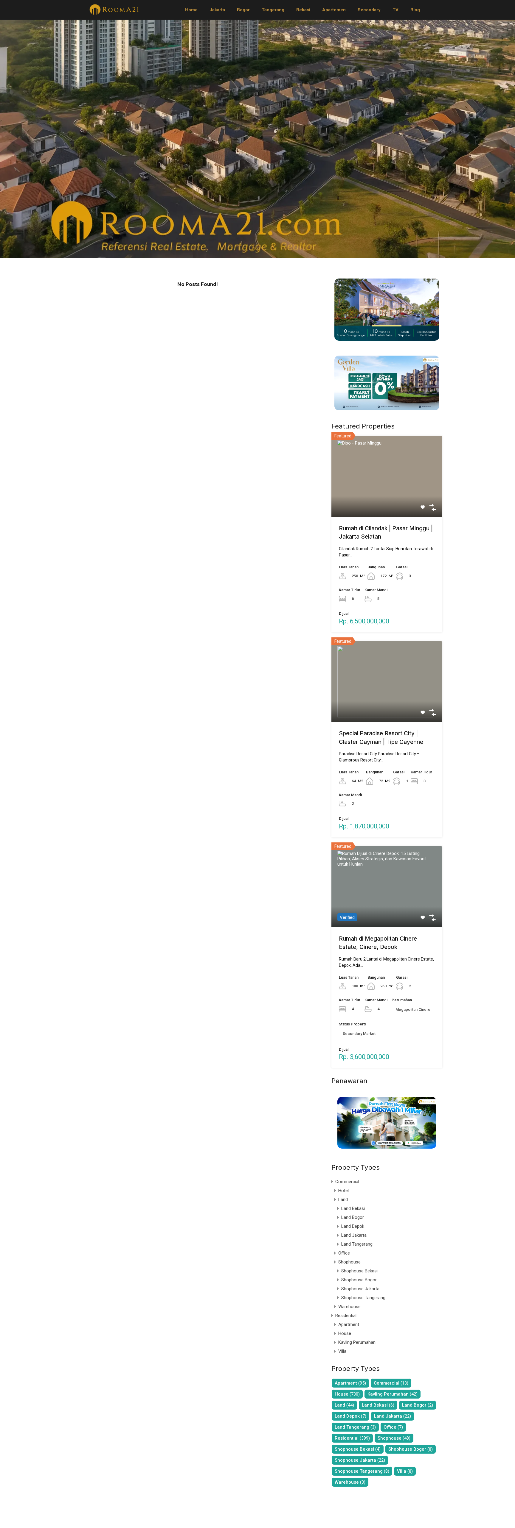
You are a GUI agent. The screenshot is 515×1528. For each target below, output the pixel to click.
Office (344, 1253)
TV (395, 9)
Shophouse (349, 1262)
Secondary (369, 9)
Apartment (348, 1324)
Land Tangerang (357, 1244)
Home (191, 9)
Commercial (347, 1181)
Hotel (343, 1190)
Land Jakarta (354, 1235)
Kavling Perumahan (357, 1342)
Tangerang (273, 9)
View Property (387, 500)
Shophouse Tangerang (363, 1297)
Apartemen (334, 9)
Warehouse (349, 1306)
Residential (345, 1315)
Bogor (243, 9)
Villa (342, 1351)
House (344, 1333)
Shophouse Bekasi (359, 1271)
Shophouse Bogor (359, 1280)
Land (343, 1199)
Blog (415, 9)
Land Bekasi (353, 1208)
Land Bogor (352, 1217)
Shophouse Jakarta (360, 1288)
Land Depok (352, 1226)
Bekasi (303, 9)
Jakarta (217, 9)
